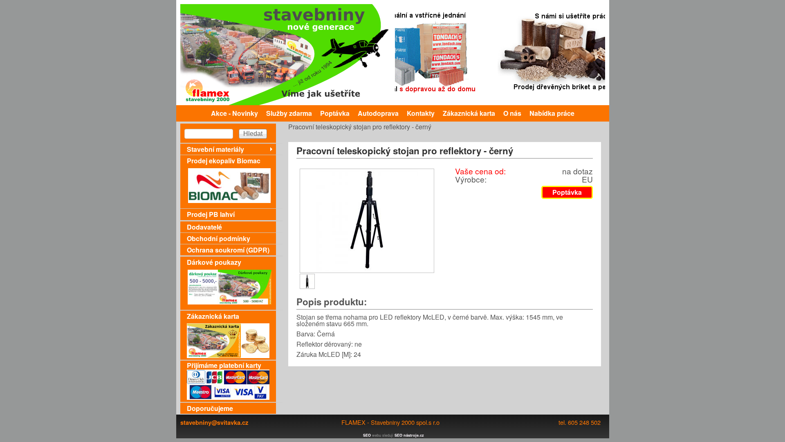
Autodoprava (378, 113)
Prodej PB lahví (211, 214)
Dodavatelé (204, 227)
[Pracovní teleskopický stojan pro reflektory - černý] (367, 268)
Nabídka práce (551, 113)
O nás (512, 113)
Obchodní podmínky (218, 238)
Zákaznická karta (469, 113)
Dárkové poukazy (214, 262)
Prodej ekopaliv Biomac (223, 160)
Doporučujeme (210, 408)
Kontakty (421, 113)
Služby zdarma (289, 113)
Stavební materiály (215, 149)
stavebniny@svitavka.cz (214, 422)
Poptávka (335, 113)
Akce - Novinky (234, 113)
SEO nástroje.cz (409, 435)
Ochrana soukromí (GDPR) (228, 250)
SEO (367, 435)
